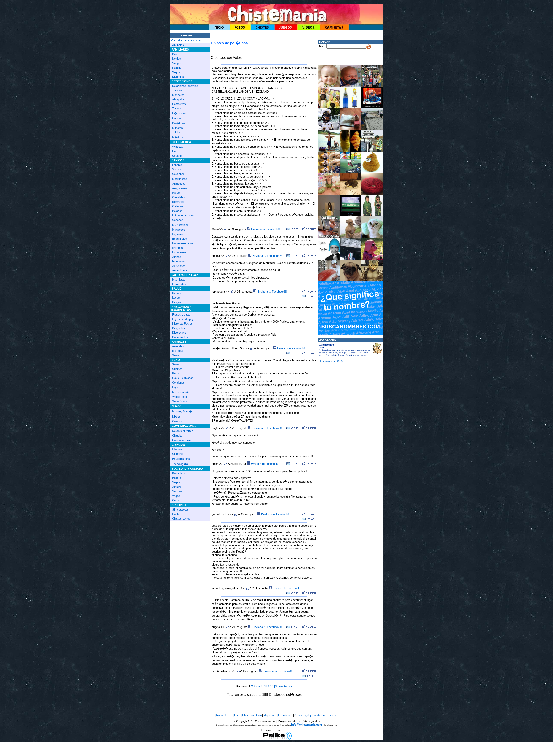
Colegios (177, 421)
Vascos (176, 169)
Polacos (177, 210)
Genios (176, 118)
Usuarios (177, 155)
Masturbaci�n (181, 392)
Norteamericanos (182, 243)
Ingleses (177, 234)
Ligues (176, 387)
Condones (178, 382)
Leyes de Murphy (183, 319)
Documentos (180, 337)
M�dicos (178, 137)
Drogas (176, 302)
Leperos (177, 164)
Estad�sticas (181, 458)
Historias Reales (182, 323)
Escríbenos (285, 715)
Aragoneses (179, 188)
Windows (177, 146)
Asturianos (179, 266)
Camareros (179, 104)
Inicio (219, 715)
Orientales (178, 197)
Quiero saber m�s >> (331, 361)
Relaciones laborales (185, 85)
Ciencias (177, 453)
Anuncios (178, 45)
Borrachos (178, 473)
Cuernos (177, 369)
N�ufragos (179, 113)
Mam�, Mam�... (183, 411)
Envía (228, 715)
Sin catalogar (180, 509)
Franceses (178, 261)
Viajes (176, 482)
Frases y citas (181, 314)
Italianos (177, 247)
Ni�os (176, 416)
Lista (237, 715)
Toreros (176, 108)
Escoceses (179, 252)
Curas (176, 500)
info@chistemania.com (306, 724)
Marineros (178, 95)
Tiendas (177, 90)
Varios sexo (179, 396)
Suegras (177, 63)
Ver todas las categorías (186, 40)
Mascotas (178, 350)
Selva (175, 355)
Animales (178, 346)
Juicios (176, 132)
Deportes (177, 293)
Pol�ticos (178, 123)
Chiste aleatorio (252, 715)
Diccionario (179, 332)
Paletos (177, 477)
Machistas (178, 279)
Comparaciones (182, 440)
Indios (176, 192)
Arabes (176, 256)
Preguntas (178, 328)
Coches (177, 514)
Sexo (175, 364)
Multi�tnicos (180, 225)
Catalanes (178, 174)
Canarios (177, 220)
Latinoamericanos (183, 215)
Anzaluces (178, 183)
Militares (177, 128)
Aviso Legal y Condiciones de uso (315, 715)
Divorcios (178, 76)
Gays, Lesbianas (182, 378)
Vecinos (177, 491)
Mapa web (270, 715)
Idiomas (177, 449)
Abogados (178, 99)
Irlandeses (178, 229)
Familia (176, 67)
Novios (176, 58)
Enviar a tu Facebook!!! (265, 229)
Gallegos (177, 206)
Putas (176, 373)
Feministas (179, 284)
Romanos (178, 201)
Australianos (180, 270)
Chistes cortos (181, 518)
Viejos (176, 72)
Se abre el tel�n (182, 431)
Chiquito (177, 435)
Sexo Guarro (180, 401)
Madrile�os (179, 179)
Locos (176, 297)
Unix (175, 151)
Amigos (177, 486)
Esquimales (179, 238)
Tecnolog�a (180, 464)
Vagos (176, 496)
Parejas (177, 54)
